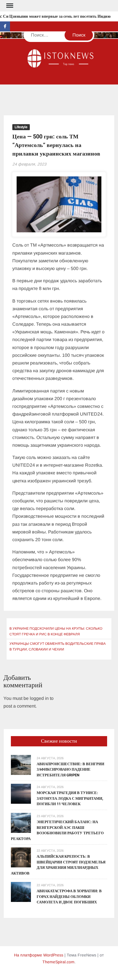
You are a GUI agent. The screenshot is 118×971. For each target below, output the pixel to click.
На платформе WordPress (38, 955)
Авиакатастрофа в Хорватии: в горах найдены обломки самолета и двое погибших (69, 896)
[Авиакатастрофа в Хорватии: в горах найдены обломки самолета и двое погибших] (21, 891)
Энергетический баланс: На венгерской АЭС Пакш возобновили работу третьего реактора (57, 830)
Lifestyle (21, 127)
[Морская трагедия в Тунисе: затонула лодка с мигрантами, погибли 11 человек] (21, 793)
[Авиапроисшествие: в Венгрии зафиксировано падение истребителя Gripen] (21, 764)
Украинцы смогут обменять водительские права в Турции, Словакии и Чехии (57, 646)
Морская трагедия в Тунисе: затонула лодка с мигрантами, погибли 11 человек (70, 798)
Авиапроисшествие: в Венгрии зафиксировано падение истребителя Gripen (70, 769)
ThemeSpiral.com (58, 962)
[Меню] (9, 5)
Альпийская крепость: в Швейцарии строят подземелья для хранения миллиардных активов (58, 865)
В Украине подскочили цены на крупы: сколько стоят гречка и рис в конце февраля (55, 631)
